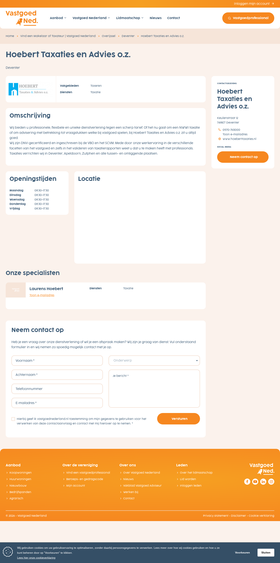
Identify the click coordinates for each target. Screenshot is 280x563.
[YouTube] (255, 482)
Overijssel (108, 36)
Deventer (128, 36)
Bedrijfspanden (20, 492)
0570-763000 (231, 130)
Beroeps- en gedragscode (84, 479)
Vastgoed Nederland (90, 18)
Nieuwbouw (18, 485)
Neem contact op (244, 157)
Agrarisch (16, 498)
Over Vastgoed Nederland (141, 472)
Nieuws (156, 18)
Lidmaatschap (128, 18)
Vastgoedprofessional (251, 18)
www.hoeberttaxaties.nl (239, 139)
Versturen (179, 419)
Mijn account (75, 485)
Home (10, 36)
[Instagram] (271, 482)
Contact (173, 18)
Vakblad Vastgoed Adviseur (142, 485)
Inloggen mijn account (252, 4)
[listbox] (154, 360)
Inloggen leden (191, 485)
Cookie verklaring (261, 515)
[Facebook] (247, 482)
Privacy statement (215, 515)
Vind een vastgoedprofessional (88, 472)
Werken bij (130, 492)
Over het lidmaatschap (196, 472)
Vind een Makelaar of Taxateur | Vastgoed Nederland (58, 36)
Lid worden (188, 479)
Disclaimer (238, 515)
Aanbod (57, 18)
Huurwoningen (20, 479)
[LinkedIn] (263, 482)
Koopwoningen (21, 472)
